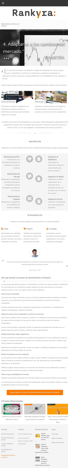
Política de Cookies (57, 438)
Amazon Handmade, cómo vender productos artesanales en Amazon (41, 448)
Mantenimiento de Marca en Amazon (8, 456)
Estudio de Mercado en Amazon (7, 439)
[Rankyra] (34, 17)
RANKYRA (54, 57)
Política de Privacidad (58, 442)
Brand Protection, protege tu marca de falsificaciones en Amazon (11, 418)
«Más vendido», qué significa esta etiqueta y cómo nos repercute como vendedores (34, 418)
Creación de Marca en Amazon (7, 445)
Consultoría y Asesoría (7, 434)
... (6, 58)
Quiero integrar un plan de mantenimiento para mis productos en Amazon (35, 392)
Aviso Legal (55, 434)
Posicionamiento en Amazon (6, 450)
